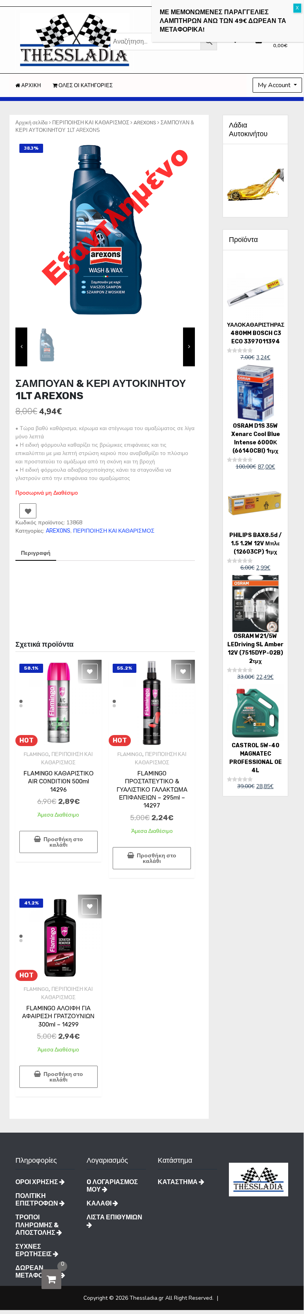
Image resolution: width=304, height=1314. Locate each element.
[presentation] (21, 347)
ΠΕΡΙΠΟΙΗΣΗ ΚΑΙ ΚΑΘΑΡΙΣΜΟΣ (90, 123)
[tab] (35, 553)
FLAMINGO (36, 754)
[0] (51, 1279)
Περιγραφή (36, 553)
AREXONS (145, 123)
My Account (275, 85)
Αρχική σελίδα (31, 123)
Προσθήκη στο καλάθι (63, 842)
